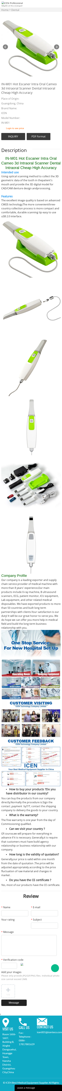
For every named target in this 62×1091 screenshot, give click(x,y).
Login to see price (15, 128)
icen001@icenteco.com (49, 1032)
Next (56, 46)
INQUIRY (13, 136)
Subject (36, 919)
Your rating (8, 919)
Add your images (30, 975)
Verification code (12, 960)
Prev (5, 46)
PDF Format (38, 136)
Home (5, 10)
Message (7, 932)
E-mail (35, 907)
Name (5, 907)
